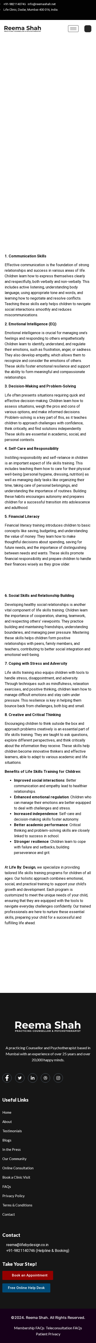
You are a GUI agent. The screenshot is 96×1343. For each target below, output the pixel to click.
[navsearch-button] (87, 28)
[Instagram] (65, 15)
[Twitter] (41, 15)
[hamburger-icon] (73, 28)
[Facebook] (32, 15)
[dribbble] (45, 1078)
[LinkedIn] (49, 15)
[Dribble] (57, 15)
